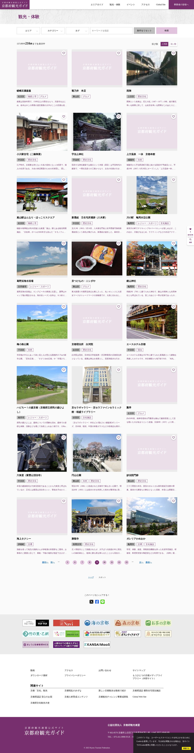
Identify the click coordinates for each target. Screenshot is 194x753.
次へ (141, 562)
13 (126, 562)
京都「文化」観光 (38, 690)
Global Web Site (139, 697)
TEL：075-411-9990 (117, 737)
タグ (77, 31)
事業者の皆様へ (181, 4)
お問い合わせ (105, 670)
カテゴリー (53, 31)
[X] (91, 602)
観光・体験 (115, 4)
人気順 (164, 44)
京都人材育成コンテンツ (76, 697)
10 (104, 562)
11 (112, 562)
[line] (102, 602)
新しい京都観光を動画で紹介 (112, 690)
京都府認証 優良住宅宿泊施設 (147, 690)
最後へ (149, 562)
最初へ (45, 562)
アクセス (145, 4)
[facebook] (97, 602)
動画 (32, 670)
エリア (28, 31)
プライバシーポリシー (75, 675)
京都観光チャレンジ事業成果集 (113, 697)
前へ (53, 562)
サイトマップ (139, 670)
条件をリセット (144, 30)
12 (119, 562)
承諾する (186, 748)
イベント (131, 4)
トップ (91, 577)
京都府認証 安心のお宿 (41, 697)
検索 (167, 30)
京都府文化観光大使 (39, 703)
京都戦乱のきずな (73, 690)
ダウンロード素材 (38, 675)
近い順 (173, 44)
